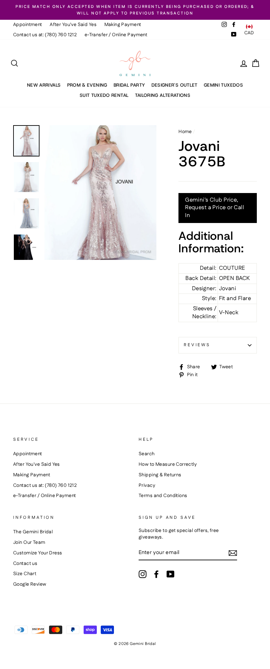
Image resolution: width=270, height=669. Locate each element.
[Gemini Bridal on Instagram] (143, 574)
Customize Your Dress (37, 553)
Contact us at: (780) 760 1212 (45, 35)
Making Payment (122, 24)
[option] (135, 9)
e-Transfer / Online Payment (116, 35)
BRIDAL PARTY (129, 85)
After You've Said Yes (73, 24)
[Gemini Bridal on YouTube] (171, 574)
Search (147, 454)
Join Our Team (29, 542)
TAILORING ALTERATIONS (162, 95)
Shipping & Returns (160, 475)
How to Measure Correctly (168, 464)
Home (185, 131)
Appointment (27, 24)
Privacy (147, 485)
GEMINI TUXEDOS (223, 85)
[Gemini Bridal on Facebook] (156, 574)
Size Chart (24, 574)
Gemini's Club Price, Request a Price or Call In (214, 208)
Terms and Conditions (163, 495)
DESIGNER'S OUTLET (174, 85)
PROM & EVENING (87, 85)
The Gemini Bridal (33, 532)
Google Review (29, 584)
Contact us (25, 563)
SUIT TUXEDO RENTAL (104, 95)
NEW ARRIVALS (44, 85)
